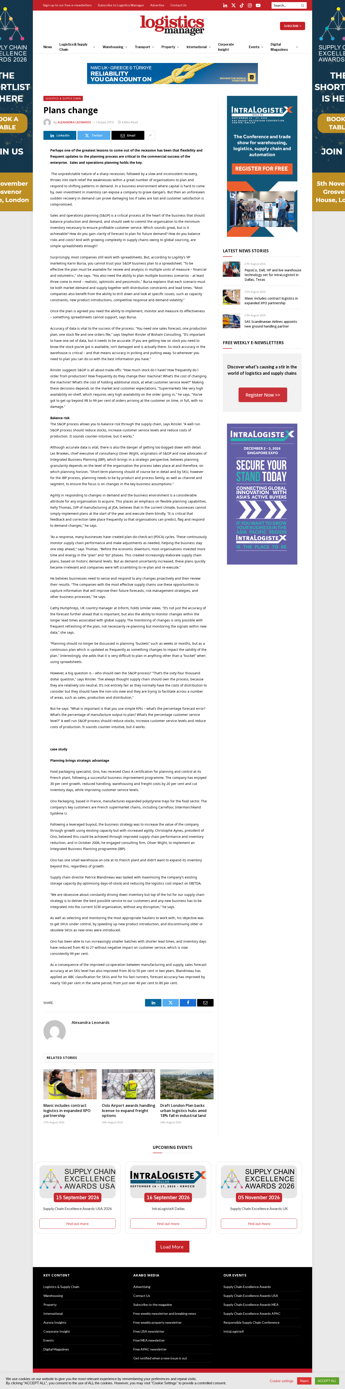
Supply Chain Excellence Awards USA (250, 1296)
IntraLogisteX (233, 1331)
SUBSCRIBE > (292, 26)
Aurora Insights (54, 1322)
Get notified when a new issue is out (160, 1358)
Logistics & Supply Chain (73, 46)
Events (254, 47)
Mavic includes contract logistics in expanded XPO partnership (67, 1110)
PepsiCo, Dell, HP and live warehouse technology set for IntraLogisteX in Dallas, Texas (273, 275)
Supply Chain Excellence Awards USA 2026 (77, 1208)
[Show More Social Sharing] (150, 135)
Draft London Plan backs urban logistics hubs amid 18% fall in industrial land (183, 1110)
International (197, 47)
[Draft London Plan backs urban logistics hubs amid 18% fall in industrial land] (187, 1084)
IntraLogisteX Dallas (168, 1208)
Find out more (77, 1223)
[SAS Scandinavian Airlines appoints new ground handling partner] (231, 320)
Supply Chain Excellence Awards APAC (251, 1313)
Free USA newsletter (148, 1331)
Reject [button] (304, 1381)
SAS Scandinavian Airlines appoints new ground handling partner (271, 323)
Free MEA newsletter (149, 1340)
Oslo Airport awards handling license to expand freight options (128, 1110)
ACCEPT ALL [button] (327, 1381)
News (47, 47)
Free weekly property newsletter (157, 1322)
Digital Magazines (279, 46)
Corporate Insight (226, 46)
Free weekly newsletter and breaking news (164, 1313)
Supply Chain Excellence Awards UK (259, 1208)
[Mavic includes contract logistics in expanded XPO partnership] (70, 1084)
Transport (142, 47)
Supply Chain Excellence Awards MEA (251, 1305)
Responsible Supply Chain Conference (251, 1322)
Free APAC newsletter (150, 1349)
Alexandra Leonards (74, 122)
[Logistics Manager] (172, 26)
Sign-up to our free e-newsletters (67, 5)
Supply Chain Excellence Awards (247, 1287)
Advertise (157, 5)
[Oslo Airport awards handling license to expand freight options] (128, 1084)
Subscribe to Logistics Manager (121, 5)
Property (168, 47)
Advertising (141, 1287)
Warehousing (113, 47)
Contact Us (178, 5)
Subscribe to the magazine (152, 1305)
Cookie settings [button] (282, 1381)
